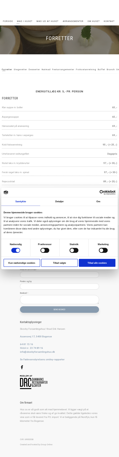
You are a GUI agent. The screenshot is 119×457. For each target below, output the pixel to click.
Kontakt (109, 21)
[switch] (44, 250)
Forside (8, 21)
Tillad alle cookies (97, 262)
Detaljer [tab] (59, 201)
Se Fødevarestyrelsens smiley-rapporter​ (42, 359)
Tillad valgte (59, 262)
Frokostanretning (86, 69)
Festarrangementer (63, 69)
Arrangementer (73, 21)
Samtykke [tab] (20, 201)
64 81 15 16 (26, 344)
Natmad (46, 69)
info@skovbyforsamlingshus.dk (37, 352)
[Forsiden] (59, 10)
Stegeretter (20, 69)
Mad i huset (25, 21)
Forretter (7, 69)
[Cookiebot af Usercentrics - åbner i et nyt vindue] (101, 192)
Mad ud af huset (48, 21)
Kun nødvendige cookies (21, 262)
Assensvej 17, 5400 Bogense (36, 336)
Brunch (111, 69)
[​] (59, 367)
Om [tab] (98, 201)
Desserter (34, 69)
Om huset (94, 21)
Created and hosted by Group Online (36, 444)
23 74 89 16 (36, 348)
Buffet (101, 69)
